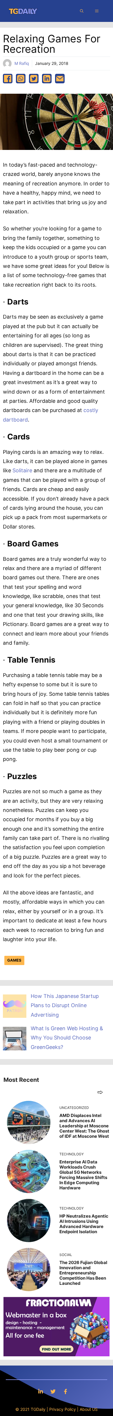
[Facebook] (65, 1391)
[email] (60, 78)
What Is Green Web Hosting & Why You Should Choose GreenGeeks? (67, 1037)
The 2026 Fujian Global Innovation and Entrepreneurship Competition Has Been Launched (83, 1273)
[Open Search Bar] (81, 11)
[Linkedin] (40, 1391)
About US (89, 1409)
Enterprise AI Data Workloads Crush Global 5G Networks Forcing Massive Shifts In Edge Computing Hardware (83, 1175)
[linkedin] (47, 78)
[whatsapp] (20, 78)
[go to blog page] (100, 1092)
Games (14, 960)
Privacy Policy (62, 1409)
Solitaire (22, 470)
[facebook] (7, 78)
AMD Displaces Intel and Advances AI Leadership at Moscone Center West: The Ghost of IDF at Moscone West (84, 1126)
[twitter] (34, 78)
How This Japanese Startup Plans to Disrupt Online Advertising (65, 1005)
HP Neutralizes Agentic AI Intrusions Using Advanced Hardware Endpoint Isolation (83, 1223)
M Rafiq (21, 63)
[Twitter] (53, 1391)
